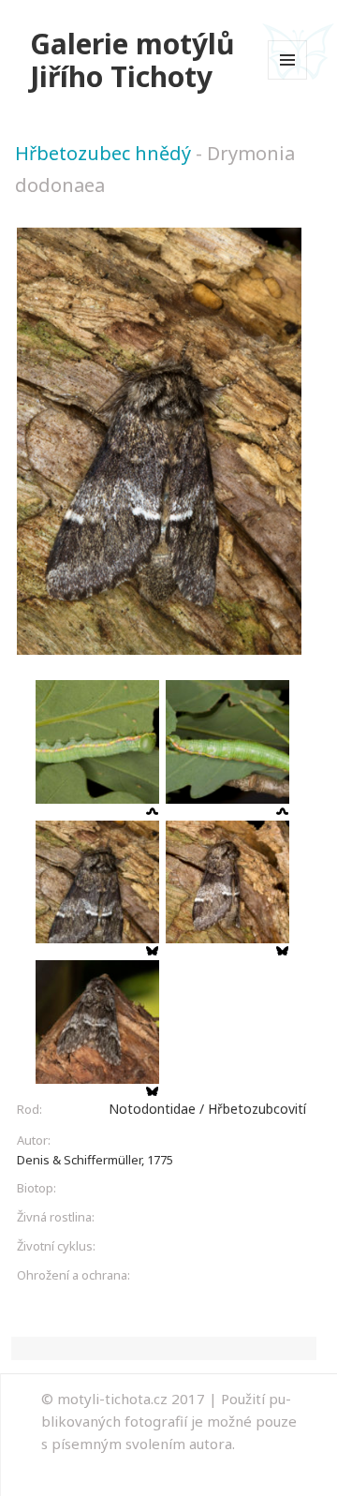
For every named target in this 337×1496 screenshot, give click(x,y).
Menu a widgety (288, 79)
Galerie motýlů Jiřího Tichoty (132, 60)
